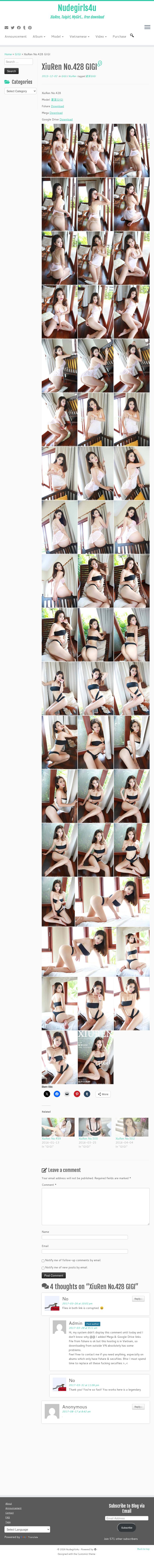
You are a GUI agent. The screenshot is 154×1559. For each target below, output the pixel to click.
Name (45, 1232)
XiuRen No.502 (125, 1139)
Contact (9, 1512)
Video (100, 36)
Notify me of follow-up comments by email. (73, 1260)
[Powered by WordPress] (95, 1548)
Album (38, 36)
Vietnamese (78, 36)
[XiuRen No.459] (58, 1127)
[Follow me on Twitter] (14, 27)
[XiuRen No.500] (95, 1127)
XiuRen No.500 (88, 1139)
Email (45, 1246)
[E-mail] (8, 27)
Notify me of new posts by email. (66, 1267)
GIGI (18, 54)
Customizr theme (86, 1554)
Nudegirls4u (77, 8)
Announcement (16, 36)
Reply (138, 1298)
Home (8, 54)
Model (56, 36)
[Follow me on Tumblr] (25, 27)
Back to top (143, 1549)
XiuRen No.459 (51, 1139)
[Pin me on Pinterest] (31, 27)
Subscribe (126, 1527)
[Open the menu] (147, 27)
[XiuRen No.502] (132, 1127)
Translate (33, 1537)
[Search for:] (132, 35)
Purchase (119, 36)
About (8, 1503)
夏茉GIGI (91, 76)
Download (57, 106)
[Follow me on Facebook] (20, 27)
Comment (49, 1185)
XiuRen (72, 76)
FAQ (7, 1517)
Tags (8, 1522)
